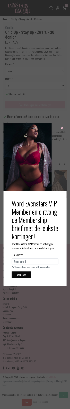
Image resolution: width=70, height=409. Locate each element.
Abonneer (21, 274)
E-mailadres (17, 255)
